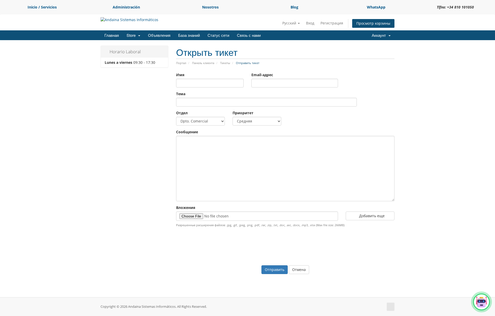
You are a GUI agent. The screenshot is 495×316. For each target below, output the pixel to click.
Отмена (299, 269)
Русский (289, 23)
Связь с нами (249, 35)
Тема (180, 93)
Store (132, 35)
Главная (111, 35)
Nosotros (210, 7)
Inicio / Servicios (42, 7)
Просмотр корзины (373, 23)
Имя (180, 74)
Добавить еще (371, 215)
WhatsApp (376, 7)
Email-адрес (262, 74)
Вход (310, 23)
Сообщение (187, 131)
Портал (181, 63)
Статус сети (218, 35)
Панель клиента (203, 63)
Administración (126, 7)
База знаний (189, 35)
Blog (294, 7)
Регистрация (331, 23)
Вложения (185, 207)
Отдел (182, 112)
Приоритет (243, 112)
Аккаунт (380, 35)
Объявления (159, 35)
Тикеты (225, 63)
